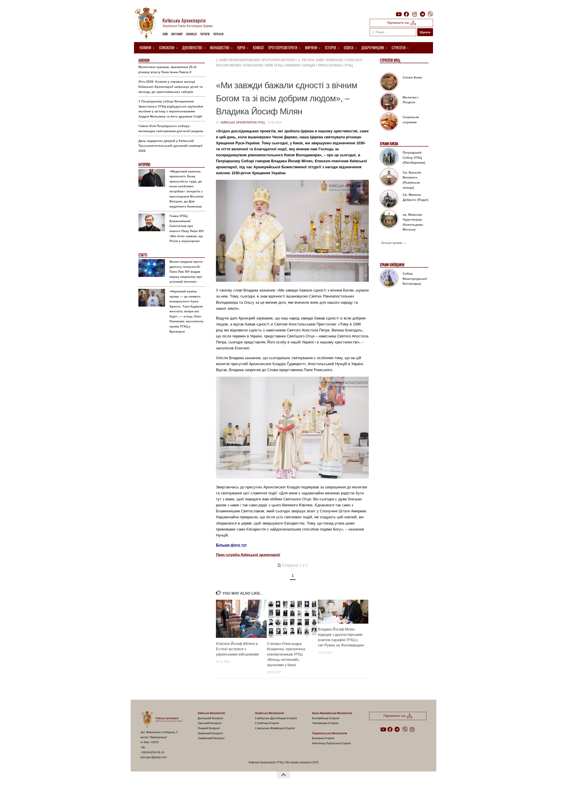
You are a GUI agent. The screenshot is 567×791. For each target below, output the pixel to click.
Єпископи (166, 47)
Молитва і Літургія (410, 100)
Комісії (258, 47)
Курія (241, 47)
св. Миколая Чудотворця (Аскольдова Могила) (413, 222)
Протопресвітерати (282, 47)
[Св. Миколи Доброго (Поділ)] (389, 200)
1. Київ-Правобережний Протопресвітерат (256, 60)
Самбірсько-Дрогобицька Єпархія (276, 718)
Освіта (348, 47)
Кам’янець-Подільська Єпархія (331, 743)
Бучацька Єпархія (323, 738)
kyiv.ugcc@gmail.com (154, 757)
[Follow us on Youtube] (398, 14)
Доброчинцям (372, 47)
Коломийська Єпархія (325, 718)
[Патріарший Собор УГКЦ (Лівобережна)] (389, 158)
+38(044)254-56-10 (152, 752)
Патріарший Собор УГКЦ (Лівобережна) (414, 157)
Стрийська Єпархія (267, 723)
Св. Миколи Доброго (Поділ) (415, 197)
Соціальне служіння (411, 119)
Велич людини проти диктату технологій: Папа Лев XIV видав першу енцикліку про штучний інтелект (186, 271)
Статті (142, 255)
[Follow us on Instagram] (414, 14)
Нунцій (309, 65)
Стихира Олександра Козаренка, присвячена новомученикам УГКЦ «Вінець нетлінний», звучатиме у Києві (286, 654)
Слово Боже (412, 77)
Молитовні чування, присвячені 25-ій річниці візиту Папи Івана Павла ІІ (167, 69)
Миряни (311, 47)
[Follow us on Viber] (430, 14)
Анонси (143, 60)
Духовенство (192, 47)
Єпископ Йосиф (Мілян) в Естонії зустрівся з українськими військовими (237, 649)
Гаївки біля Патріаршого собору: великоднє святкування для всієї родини (170, 128)
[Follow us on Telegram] (422, 14)
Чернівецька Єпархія (325, 723)
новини (292, 65)
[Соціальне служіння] (389, 122)
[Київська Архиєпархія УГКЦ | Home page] (177, 23)
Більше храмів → (393, 243)
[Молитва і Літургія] (389, 103)
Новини (145, 47)
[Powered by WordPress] (157, 781)
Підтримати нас (398, 22)
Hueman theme (192, 781)
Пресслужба (330, 65)
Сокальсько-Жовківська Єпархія (275, 728)
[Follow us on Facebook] (406, 14)
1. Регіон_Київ (311, 60)
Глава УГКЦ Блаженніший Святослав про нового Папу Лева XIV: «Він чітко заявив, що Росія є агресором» (186, 228)
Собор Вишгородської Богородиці (415, 278)
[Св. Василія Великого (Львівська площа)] (389, 178)
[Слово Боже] (389, 83)
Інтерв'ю (144, 164)
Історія (330, 47)
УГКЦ (348, 65)
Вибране (334, 60)
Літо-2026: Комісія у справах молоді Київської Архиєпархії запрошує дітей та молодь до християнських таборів (170, 86)
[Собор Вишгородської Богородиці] (389, 279)
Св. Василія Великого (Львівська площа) (412, 180)
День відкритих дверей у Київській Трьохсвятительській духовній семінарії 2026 (170, 146)
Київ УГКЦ (273, 65)
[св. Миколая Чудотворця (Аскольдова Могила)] (389, 220)
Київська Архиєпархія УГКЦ (243, 122)
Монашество (219, 47)
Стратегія (399, 47)
